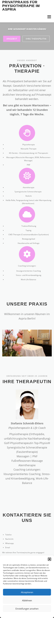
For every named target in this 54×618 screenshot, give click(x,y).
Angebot (11, 38)
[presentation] (7, 343)
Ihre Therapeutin (36, 38)
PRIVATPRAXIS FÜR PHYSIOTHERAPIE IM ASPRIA (21, 5)
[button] (49, 559)
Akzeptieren (27, 592)
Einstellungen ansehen (27, 608)
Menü (48, 16)
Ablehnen (27, 600)
